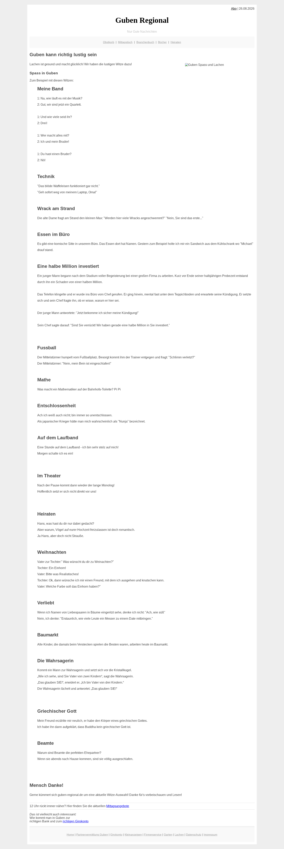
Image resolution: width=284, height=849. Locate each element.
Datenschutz (193, 834)
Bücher (162, 42)
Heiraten (176, 42)
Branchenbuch (145, 42)
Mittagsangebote (117, 806)
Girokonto (116, 834)
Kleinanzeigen (133, 834)
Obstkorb (108, 42)
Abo (234, 8)
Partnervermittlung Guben (92, 834)
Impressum (210, 834)
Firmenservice (153, 834)
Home (70, 834)
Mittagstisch (125, 42)
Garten (168, 834)
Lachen (179, 834)
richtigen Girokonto (75, 821)
